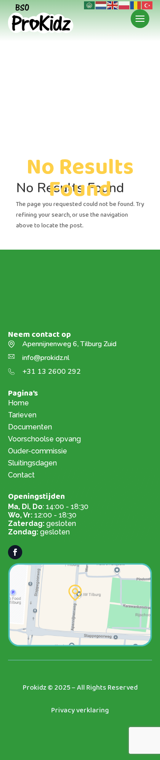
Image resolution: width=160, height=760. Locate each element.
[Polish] (124, 5)
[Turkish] (147, 5)
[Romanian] (136, 5)
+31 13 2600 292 (51, 371)
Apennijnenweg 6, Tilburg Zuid (69, 344)
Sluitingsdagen (32, 463)
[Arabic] (90, 5)
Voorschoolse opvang (44, 439)
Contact (21, 475)
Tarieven (22, 415)
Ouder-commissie (37, 451)
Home (18, 403)
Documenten (30, 427)
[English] (113, 5)
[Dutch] (101, 5)
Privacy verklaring (80, 710)
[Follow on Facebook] (15, 552)
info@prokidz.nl (45, 358)
